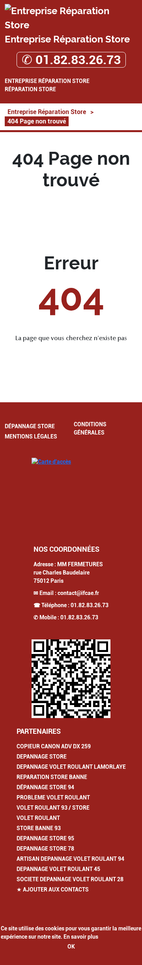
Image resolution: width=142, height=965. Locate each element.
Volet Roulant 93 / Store (53, 808)
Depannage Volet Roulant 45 (58, 869)
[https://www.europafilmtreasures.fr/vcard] (71, 678)
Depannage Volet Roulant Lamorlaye (71, 767)
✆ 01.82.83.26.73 (71, 59)
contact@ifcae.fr (78, 593)
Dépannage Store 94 (45, 787)
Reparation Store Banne (52, 777)
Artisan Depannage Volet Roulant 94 (70, 859)
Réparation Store (30, 89)
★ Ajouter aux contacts (53, 889)
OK (71, 946)
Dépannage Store (30, 426)
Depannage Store (42, 756)
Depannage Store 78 (45, 848)
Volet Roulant (38, 818)
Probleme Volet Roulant (53, 797)
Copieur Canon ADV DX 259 (54, 746)
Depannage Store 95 (45, 838)
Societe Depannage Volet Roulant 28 (70, 879)
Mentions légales (31, 436)
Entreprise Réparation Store (47, 81)
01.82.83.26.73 (89, 605)
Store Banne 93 (39, 828)
